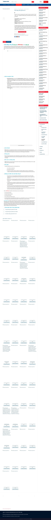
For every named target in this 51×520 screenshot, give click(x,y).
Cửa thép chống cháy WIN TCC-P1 (11, 213)
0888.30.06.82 (41, 78)
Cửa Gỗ (9, 4)
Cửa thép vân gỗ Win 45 (32, 299)
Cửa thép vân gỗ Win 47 (7, 487)
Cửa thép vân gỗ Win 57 (32, 278)
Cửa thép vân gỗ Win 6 (6, 403)
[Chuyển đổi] (47, 124)
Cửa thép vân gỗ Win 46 (15, 487)
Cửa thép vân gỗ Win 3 (32, 320)
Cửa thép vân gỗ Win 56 (7, 278)
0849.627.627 (41, 48)
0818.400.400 (41, 13)
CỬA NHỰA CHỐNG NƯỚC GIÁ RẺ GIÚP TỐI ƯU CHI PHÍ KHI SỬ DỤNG (43, 108)
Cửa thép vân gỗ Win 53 (7, 320)
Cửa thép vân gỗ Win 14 (7, 236)
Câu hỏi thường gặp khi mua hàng (38, 507)
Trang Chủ (4, 4)
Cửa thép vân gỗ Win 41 (32, 403)
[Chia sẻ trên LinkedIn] (19, 36)
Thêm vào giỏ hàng (22, 31)
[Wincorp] (6, 2)
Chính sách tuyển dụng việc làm (37, 504)
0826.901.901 (41, 36)
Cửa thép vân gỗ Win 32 (24, 320)
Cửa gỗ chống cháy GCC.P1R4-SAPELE (32, 362)
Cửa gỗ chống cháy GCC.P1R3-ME (6, 362)
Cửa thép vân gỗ (8, 44)
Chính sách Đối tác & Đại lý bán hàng (38, 505)
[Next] (12, 14)
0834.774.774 (41, 56)
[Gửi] (33, 2)
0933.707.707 (41, 30)
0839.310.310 (41, 51)
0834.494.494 (41, 39)
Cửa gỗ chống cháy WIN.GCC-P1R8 (11, 209)
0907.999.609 (41, 97)
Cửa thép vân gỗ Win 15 (7, 257)
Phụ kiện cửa (33, 4)
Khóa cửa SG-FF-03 (23, 445)
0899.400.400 (41, 21)
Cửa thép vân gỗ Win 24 (15, 361)
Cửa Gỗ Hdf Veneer (44, 134)
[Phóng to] (3, 18)
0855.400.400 (41, 18)
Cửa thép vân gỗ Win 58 (24, 361)
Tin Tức (37, 4)
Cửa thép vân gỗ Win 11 (24, 466)
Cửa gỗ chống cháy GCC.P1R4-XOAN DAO (24, 278)
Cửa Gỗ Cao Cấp (44, 127)
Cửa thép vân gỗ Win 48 (24, 236)
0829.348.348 (41, 64)
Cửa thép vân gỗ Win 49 (15, 236)
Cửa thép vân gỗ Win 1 (32, 236)
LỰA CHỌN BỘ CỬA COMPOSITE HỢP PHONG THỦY (43, 115)
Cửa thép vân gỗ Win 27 (15, 257)
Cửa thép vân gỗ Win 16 (32, 466)
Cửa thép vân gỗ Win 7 (24, 403)
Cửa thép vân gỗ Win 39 (7, 299)
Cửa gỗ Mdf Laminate (43, 137)
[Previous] (4, 14)
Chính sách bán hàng (36, 503)
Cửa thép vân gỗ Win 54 (15, 278)
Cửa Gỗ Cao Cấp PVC (44, 130)
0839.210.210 (41, 102)
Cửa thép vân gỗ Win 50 (15, 466)
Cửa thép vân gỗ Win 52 (32, 257)
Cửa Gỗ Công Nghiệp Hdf (43, 132)
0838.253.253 (41, 59)
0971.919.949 (41, 94)
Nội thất (24, 4)
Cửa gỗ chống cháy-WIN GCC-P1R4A (11, 211)
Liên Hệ (41, 4)
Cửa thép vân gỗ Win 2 (15, 299)
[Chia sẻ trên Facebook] (14, 36)
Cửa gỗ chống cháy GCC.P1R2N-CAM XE (15, 424)
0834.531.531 (41, 86)
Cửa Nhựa (12, 4)
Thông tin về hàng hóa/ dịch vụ (37, 506)
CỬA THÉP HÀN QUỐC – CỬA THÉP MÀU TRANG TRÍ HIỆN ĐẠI (43, 111)
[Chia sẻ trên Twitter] (15, 36)
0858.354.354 (41, 67)
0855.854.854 (41, 70)
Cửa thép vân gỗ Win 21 (32, 445)
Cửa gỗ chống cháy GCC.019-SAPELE (23, 257)
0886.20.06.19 (41, 75)
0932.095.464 (41, 83)
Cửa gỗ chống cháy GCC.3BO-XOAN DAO (6, 424)
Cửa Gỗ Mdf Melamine (43, 139)
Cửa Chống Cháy (18, 4)
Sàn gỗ (28, 4)
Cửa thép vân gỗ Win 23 (15, 445)
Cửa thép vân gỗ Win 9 (15, 320)
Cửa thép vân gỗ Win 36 (24, 299)
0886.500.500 (41, 10)
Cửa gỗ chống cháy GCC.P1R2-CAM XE (6, 445)
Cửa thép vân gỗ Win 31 (7, 466)
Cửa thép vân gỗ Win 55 (15, 403)
